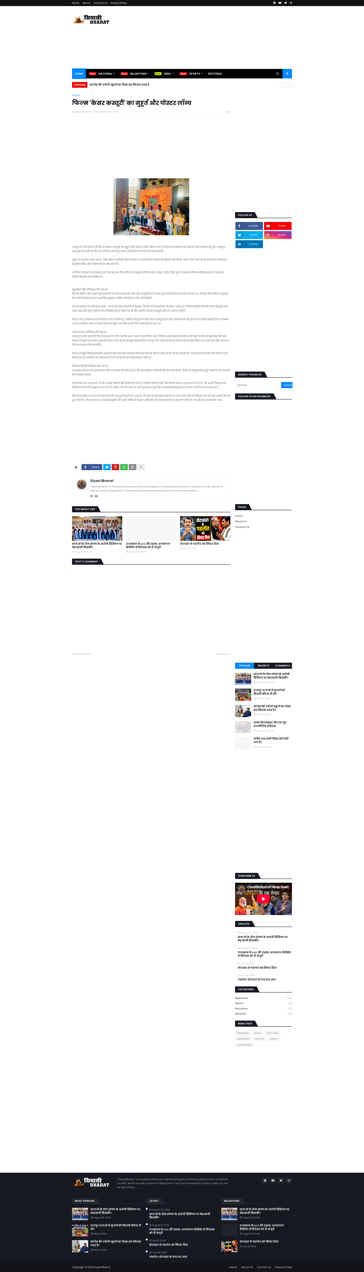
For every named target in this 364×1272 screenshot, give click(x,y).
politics (274, 1038)
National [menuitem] (105, 74)
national (263, 1013)
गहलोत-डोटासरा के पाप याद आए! (257, 979)
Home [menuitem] (79, 74)
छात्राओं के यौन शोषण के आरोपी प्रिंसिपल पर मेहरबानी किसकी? (97, 545)
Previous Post (82, 654)
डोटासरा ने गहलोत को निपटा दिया (199, 544)
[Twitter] (107, 467)
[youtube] (96, 496)
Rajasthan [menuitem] (138, 74)
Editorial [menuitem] (215, 74)
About (86, 3)
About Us (240, 521)
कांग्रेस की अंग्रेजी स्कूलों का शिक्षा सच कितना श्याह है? (119, 85)
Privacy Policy (119, 3)
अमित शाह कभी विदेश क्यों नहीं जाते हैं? (270, 740)
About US (247, 1267)
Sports (263, 1003)
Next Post (222, 654)
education (263, 1008)
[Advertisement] (223, 37)
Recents (263, 665)
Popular (244, 665)
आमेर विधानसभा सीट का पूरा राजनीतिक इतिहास (270, 724)
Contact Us (100, 3)
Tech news (272, 1032)
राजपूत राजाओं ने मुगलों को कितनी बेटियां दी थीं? (269, 692)
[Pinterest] (115, 467)
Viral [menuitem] (167, 74)
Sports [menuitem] (194, 74)
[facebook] (91, 496)
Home (75, 3)
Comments (282, 665)
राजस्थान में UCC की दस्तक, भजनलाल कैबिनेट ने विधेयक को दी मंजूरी (148, 545)
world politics (245, 1044)
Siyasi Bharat (102, 480)
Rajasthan (263, 998)
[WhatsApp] (124, 467)
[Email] (132, 467)
